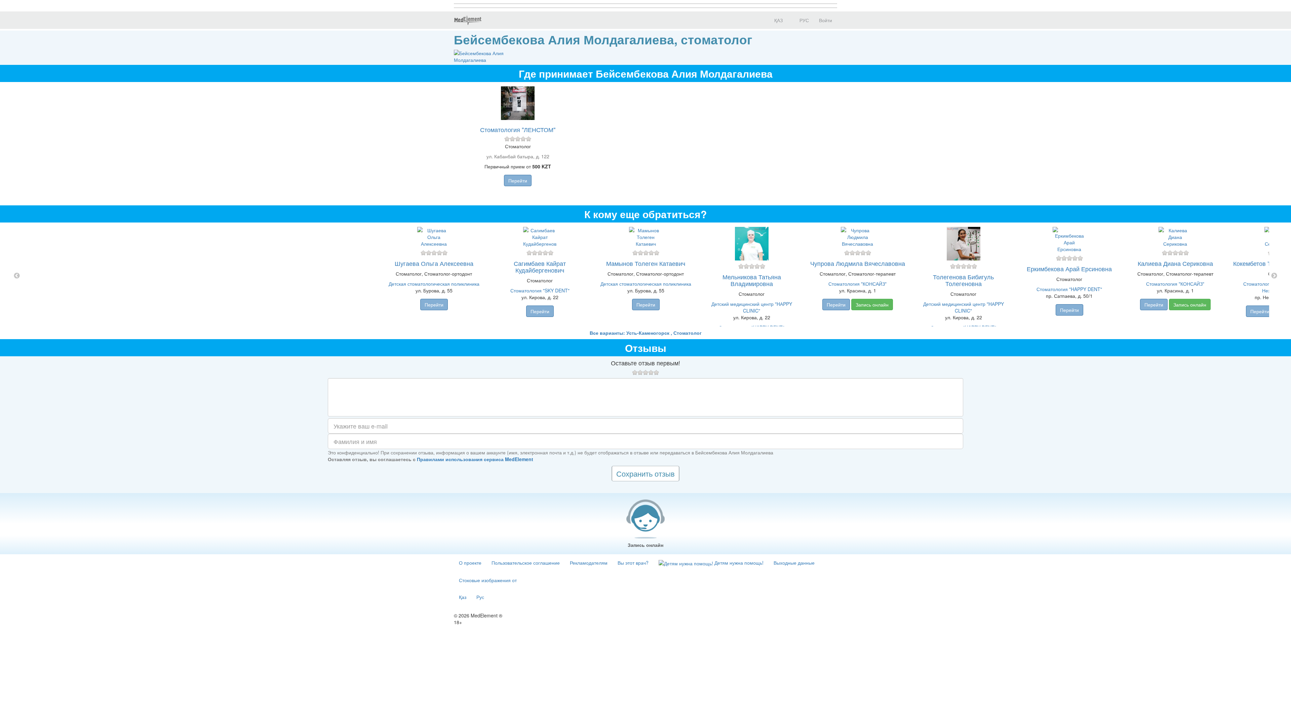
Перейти (517, 180)
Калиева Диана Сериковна (1175, 263)
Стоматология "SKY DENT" (540, 290)
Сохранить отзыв (645, 473)
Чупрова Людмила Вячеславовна (857, 263)
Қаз (462, 597)
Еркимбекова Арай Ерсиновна (1069, 268)
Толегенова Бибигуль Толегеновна (963, 280)
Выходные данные (794, 562)
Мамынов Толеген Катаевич (645, 263)
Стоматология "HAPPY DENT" (1069, 289)
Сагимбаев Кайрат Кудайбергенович (540, 266)
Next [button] (1274, 276)
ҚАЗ (778, 20)
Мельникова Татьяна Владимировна (751, 280)
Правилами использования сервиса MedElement (475, 459)
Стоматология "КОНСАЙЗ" (857, 283)
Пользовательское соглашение (526, 562)
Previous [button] (16, 276)
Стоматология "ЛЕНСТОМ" (517, 129)
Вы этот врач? (633, 562)
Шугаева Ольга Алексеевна (434, 263)
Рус (480, 597)
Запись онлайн (872, 304)
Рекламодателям (589, 562)
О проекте (470, 562)
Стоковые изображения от (488, 580)
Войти (825, 20)
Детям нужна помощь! (738, 562)
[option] (646, 276)
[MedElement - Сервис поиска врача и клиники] (467, 20)
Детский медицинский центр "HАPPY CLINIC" (751, 307)
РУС (803, 20)
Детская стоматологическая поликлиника (434, 283)
